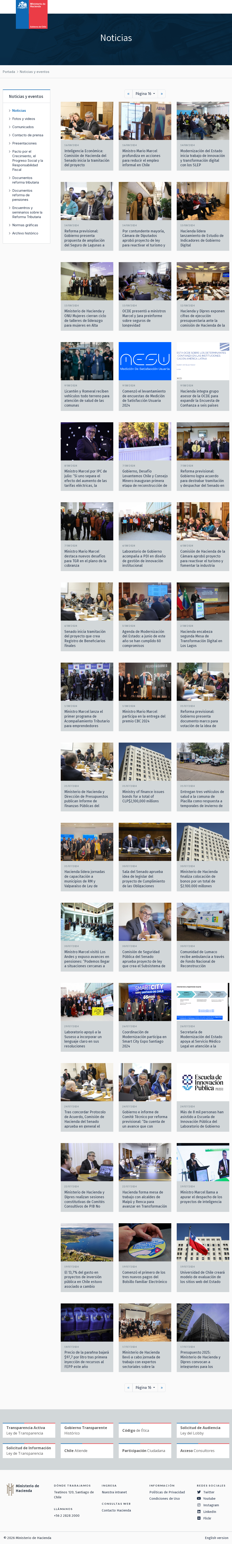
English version (216, 1538)
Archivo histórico (25, 233)
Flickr (207, 1518)
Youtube (209, 1499)
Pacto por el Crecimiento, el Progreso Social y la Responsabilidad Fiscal (27, 160)
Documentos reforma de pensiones (22, 195)
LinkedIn (209, 1512)
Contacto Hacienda (116, 1510)
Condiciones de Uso (164, 1499)
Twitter (209, 1492)
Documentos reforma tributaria (25, 180)
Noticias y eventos (34, 72)
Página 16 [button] (143, 94)
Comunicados (23, 127)
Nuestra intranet (114, 1492)
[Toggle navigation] (209, 6)
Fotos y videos (23, 119)
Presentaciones (24, 143)
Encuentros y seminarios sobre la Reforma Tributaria (27, 212)
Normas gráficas (25, 225)
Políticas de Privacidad (167, 1492)
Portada (9, 72)
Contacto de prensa (27, 135)
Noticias (19, 110)
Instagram (211, 1505)
